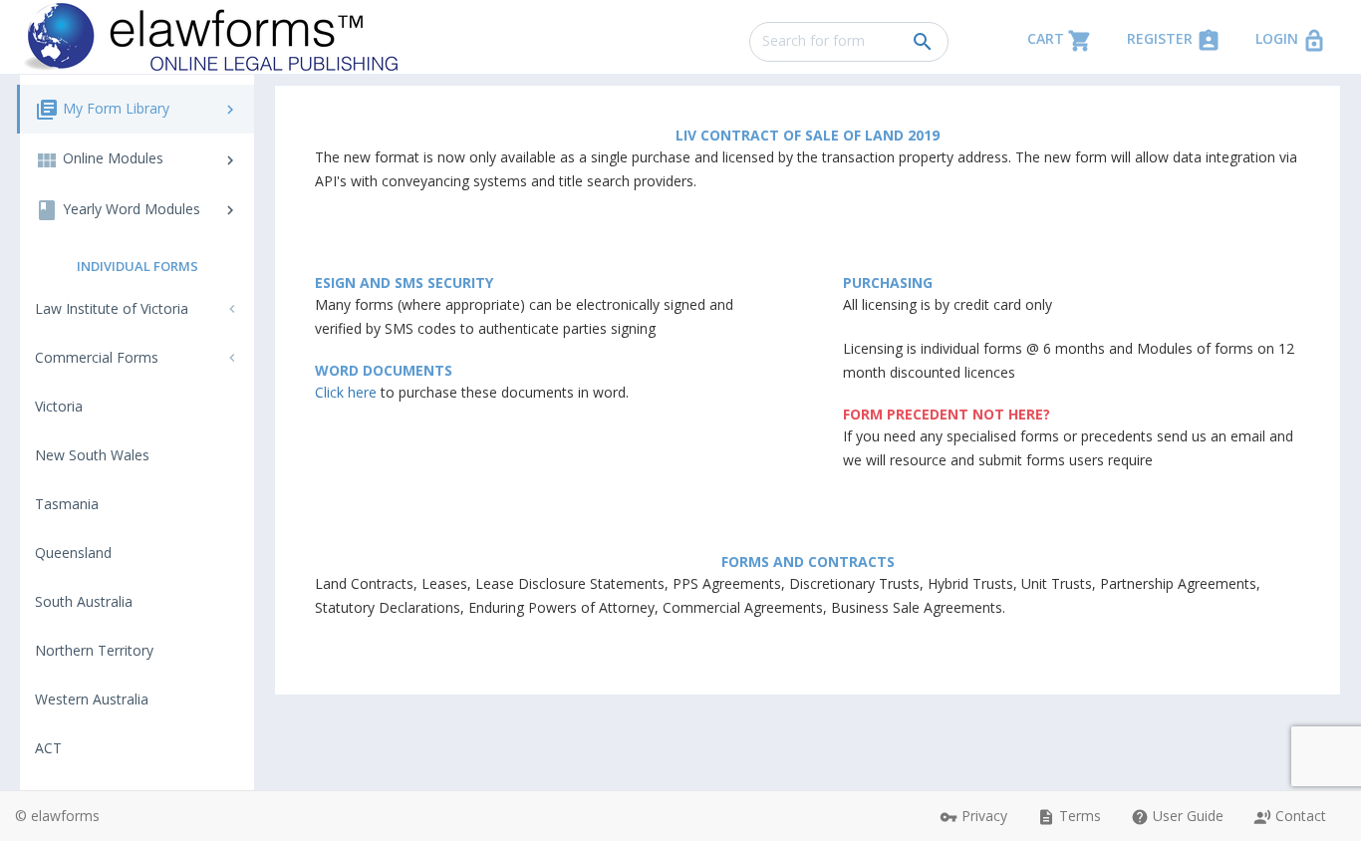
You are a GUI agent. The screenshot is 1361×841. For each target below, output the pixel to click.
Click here (346, 392)
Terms (1069, 816)
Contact (1289, 816)
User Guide (1177, 816)
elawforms (65, 815)
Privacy (973, 816)
